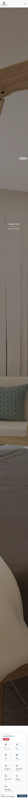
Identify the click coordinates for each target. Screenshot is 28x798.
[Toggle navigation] (25, 3)
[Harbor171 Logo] (4, 4)
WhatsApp (23, 796)
